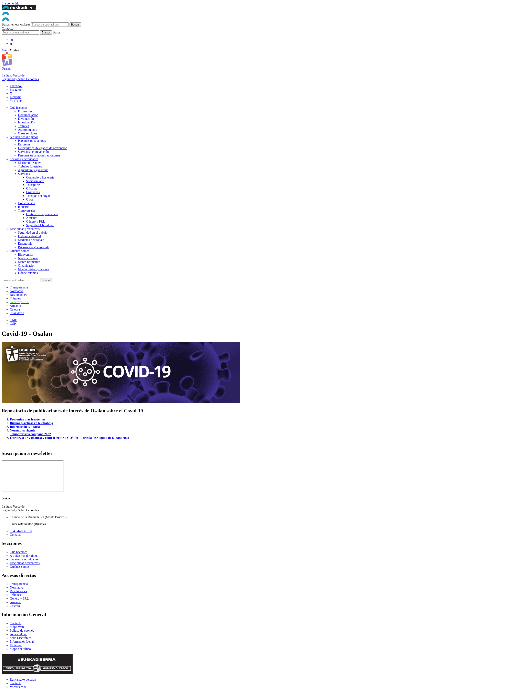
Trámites (23, 126)
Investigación (26, 122)
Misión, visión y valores (33, 269)
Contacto (7, 28)
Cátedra (15, 309)
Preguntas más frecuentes (27, 419)
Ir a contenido (10, 3)
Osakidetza (17, 313)
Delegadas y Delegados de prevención (42, 148)
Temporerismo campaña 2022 (30, 434)
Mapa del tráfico (20, 649)
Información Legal (22, 641)
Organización (26, 265)
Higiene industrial (29, 236)
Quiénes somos (19, 251)
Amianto (31, 218)
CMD (13, 320)
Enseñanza (33, 192)
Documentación (28, 115)
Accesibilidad (18, 634)
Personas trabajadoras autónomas (39, 155)
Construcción (26, 203)
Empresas (24, 144)
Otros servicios (27, 133)
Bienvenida (25, 254)
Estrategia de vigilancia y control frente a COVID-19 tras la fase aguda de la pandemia (69, 437)
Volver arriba (18, 687)
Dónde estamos (28, 273)
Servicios (24, 173)
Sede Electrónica (20, 638)
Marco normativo (29, 262)
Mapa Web (17, 627)
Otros (29, 199)
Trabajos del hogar (38, 195)
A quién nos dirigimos (24, 137)
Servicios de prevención (33, 151)
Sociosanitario (35, 181)
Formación (25, 111)
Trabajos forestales (30, 166)
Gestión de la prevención (42, 214)
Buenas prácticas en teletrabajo (31, 423)
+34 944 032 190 (21, 531)
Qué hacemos (18, 107)
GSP (13, 323)
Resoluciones (18, 294)
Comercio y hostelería (40, 177)
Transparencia (19, 287)
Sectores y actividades (24, 159)
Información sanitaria (25, 426)
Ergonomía (25, 243)
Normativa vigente (22, 430)
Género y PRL (35, 221)
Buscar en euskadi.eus (16, 24)
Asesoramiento (27, 129)
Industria (23, 206)
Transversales (26, 210)
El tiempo (16, 645)
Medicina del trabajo (31, 240)
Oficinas (31, 188)
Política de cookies (22, 630)
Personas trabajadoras (32, 140)
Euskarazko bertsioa (23, 679)
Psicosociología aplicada (33, 247)
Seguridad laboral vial (40, 225)
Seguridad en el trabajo (33, 232)
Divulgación (26, 118)
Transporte (33, 184)
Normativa (16, 291)
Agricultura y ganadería (33, 170)
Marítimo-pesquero (30, 162)
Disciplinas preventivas (25, 229)
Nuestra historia (28, 258)
